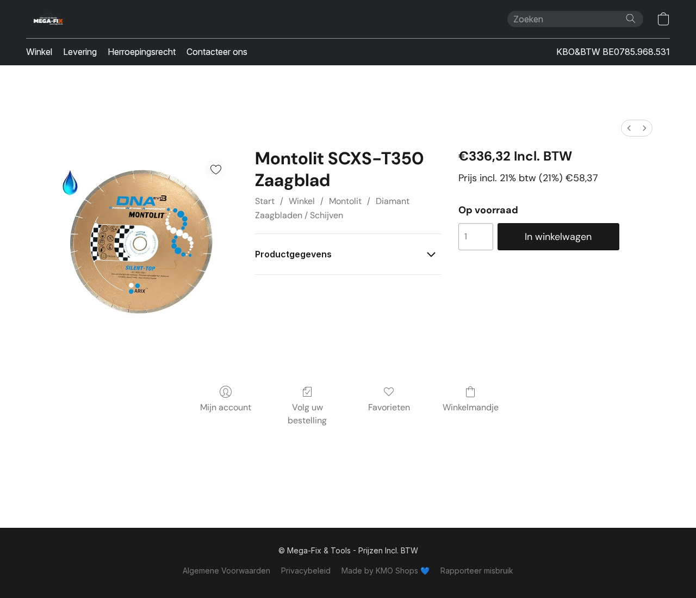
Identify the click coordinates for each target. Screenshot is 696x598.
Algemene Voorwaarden (226, 570)
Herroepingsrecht (142, 51)
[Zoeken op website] (631, 18)
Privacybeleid (306, 570)
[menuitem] (629, 128)
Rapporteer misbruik (476, 570)
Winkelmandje (471, 407)
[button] (48, 19)
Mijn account (225, 407)
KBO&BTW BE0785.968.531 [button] (613, 51)
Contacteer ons (217, 51)
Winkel (39, 51)
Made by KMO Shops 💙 (385, 570)
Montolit (345, 201)
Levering (80, 51)
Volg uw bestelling (307, 414)
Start (265, 201)
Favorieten (389, 407)
